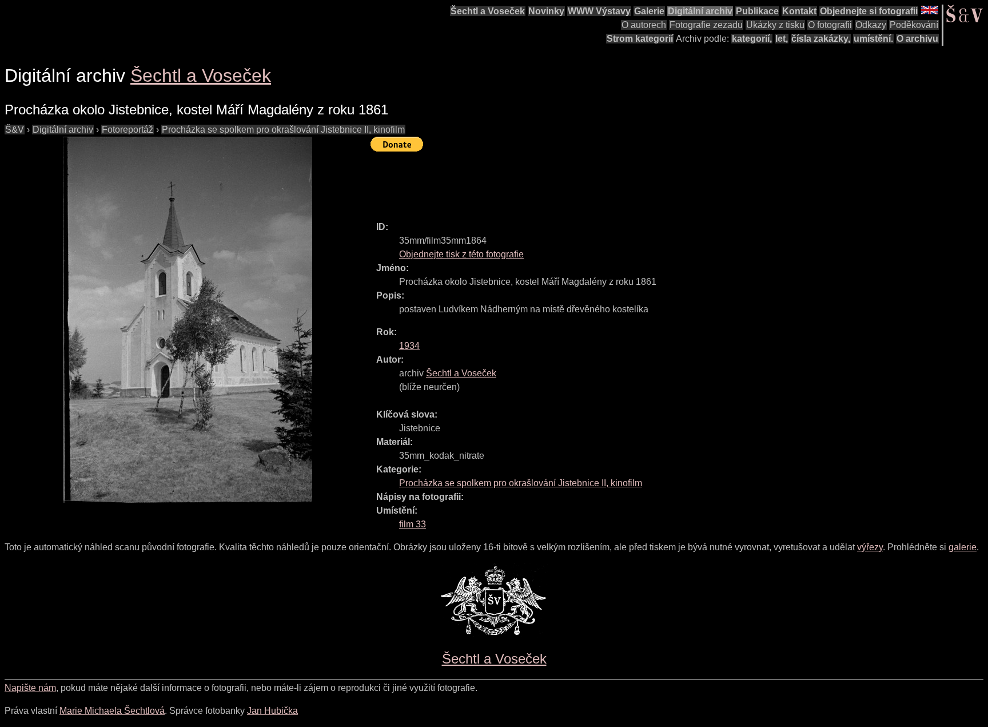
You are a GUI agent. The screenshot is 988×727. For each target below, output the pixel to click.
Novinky (546, 11)
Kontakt (799, 11)
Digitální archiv (700, 11)
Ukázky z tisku (775, 25)
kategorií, (752, 38)
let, (781, 38)
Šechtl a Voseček (488, 11)
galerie (963, 547)
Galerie (649, 11)
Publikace (757, 11)
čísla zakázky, (820, 38)
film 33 (412, 524)
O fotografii (830, 25)
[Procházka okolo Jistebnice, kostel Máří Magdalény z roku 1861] (187, 320)
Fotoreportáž (127, 129)
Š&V (14, 129)
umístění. (873, 38)
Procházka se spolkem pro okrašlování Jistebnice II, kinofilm (283, 129)
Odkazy (870, 25)
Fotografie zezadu (706, 25)
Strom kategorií (640, 38)
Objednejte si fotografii (869, 11)
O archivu (917, 38)
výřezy (870, 547)
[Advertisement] (578, 181)
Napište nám (30, 688)
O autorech (644, 25)
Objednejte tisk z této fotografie (461, 254)
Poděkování (914, 25)
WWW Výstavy (599, 11)
